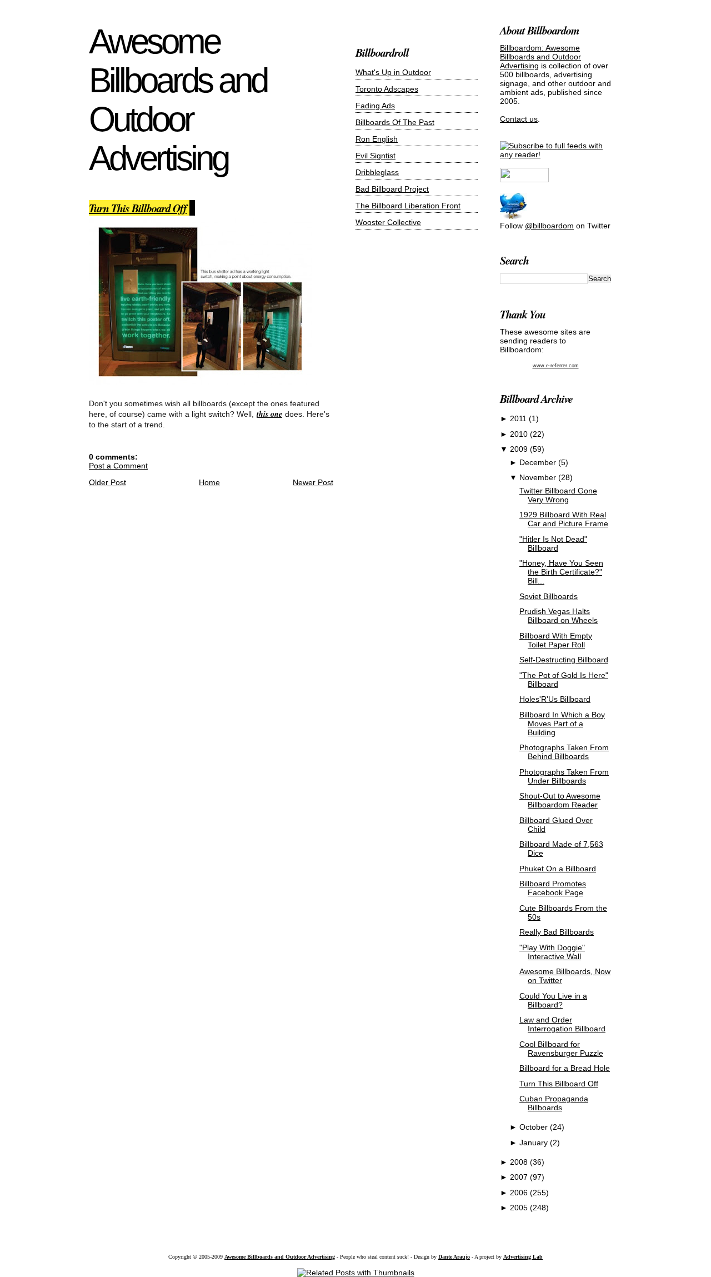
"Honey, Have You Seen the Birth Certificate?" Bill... (561, 571)
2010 (520, 434)
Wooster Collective (388, 222)
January (534, 1142)
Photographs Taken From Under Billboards (564, 776)
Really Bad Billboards (556, 931)
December (538, 462)
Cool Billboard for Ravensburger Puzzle (561, 1048)
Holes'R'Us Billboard (554, 699)
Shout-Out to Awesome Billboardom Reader (559, 800)
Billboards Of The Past (395, 122)
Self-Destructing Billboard (563, 659)
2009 (520, 449)
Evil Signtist (375, 155)
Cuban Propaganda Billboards (553, 1103)
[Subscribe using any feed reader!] (555, 154)
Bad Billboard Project (392, 188)
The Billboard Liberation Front (408, 205)
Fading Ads (375, 105)
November (538, 477)
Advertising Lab (523, 1257)
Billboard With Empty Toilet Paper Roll (555, 640)
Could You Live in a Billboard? (553, 1000)
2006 (520, 1192)
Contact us (519, 118)
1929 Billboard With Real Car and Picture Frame (563, 519)
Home (209, 482)
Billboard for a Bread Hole (564, 1068)
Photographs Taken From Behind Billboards (564, 752)
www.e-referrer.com (556, 365)
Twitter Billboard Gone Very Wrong (558, 495)
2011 (519, 418)
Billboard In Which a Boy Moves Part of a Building (562, 723)
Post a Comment (118, 465)
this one (269, 414)
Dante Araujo (454, 1257)
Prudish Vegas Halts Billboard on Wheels (558, 616)
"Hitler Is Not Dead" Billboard (553, 543)
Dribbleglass (377, 172)
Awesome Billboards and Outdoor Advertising (178, 99)
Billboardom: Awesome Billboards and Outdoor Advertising (540, 56)
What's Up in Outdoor (393, 72)
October (534, 1127)
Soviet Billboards (548, 596)
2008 (520, 1162)
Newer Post (313, 482)
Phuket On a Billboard (557, 868)
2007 (520, 1177)
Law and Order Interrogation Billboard (562, 1024)
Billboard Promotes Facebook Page (552, 888)
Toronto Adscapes (387, 88)
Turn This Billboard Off (138, 208)
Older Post (107, 482)
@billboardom (549, 225)
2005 (520, 1207)
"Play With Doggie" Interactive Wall (552, 952)
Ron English (377, 138)
